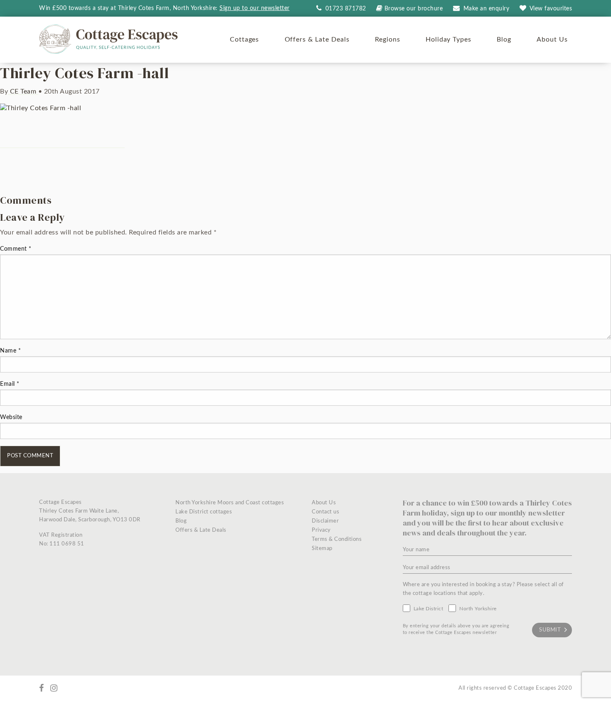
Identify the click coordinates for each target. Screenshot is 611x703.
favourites (551, 9)
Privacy (321, 530)
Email (10, 384)
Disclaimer (325, 521)
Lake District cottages (203, 512)
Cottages (244, 39)
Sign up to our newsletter (254, 8)
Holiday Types (448, 39)
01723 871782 (344, 9)
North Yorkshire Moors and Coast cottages (229, 503)
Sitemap (322, 548)
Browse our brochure (413, 9)
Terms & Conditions (337, 539)
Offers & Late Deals (317, 39)
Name (10, 351)
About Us (552, 39)
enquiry (486, 9)
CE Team (23, 91)
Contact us (325, 512)
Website (11, 417)
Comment (16, 249)
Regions (387, 39)
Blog (504, 39)
